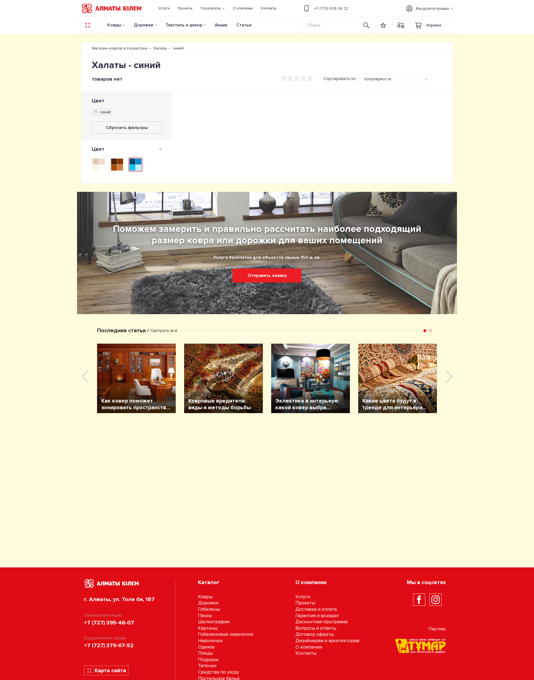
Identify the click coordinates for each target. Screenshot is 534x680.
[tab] (126, 149)
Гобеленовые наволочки (225, 634)
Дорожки (143, 25)
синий (105, 112)
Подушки (208, 659)
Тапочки (207, 666)
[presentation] (84, 376)
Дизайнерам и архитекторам (327, 641)
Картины (207, 628)
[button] (213, 8)
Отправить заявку (267, 275)
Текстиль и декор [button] (184, 25)
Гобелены (209, 609)
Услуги (302, 597)
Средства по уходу (218, 672)
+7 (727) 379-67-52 (109, 645)
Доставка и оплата (316, 609)
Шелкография (213, 622)
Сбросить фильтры (127, 127)
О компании (308, 647)
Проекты (305, 603)
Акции (221, 25)
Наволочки (210, 641)
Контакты (306, 653)
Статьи (243, 25)
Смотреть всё (163, 330)
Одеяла (206, 647)
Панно (205, 616)
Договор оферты (314, 634)
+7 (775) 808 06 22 (331, 8)
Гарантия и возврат (317, 616)
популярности (377, 78)
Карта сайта (110, 670)
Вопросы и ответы (315, 628)
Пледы (205, 653)
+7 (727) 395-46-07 (109, 622)
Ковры (114, 25)
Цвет (98, 101)
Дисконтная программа (321, 622)
